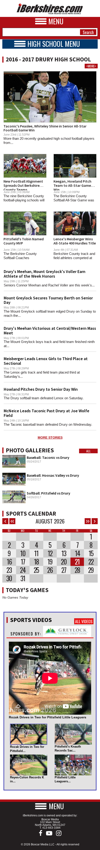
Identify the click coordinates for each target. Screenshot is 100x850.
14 (77, 553)
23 (9, 570)
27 (63, 570)
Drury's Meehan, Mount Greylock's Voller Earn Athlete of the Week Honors (44, 274)
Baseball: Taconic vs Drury (48, 457)
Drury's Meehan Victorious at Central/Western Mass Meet (50, 331)
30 (9, 578)
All (88, 451)
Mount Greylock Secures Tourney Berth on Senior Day (48, 300)
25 (36, 570)
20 (64, 562)
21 (77, 562)
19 (49, 562)
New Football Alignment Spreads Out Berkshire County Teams (23, 185)
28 (77, 570)
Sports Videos (31, 620)
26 (50, 570)
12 (50, 553)
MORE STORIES (50, 437)
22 (90, 562)
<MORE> (91, 66)
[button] (50, 806)
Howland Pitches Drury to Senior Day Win (41, 389)
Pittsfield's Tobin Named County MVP (23, 241)
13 (63, 553)
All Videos (84, 621)
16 (9, 562)
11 (36, 553)
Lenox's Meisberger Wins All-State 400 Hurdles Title (74, 241)
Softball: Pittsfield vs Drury (48, 493)
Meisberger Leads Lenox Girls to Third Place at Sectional (46, 361)
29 (90, 570)
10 (22, 553)
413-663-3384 (51, 827)
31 (22, 578)
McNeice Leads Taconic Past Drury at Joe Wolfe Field (46, 413)
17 (23, 562)
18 (36, 562)
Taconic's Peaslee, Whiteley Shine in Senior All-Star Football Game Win (45, 128)
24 (22, 570)
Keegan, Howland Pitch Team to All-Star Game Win (72, 185)
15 (91, 553)
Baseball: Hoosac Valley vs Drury (53, 475)
